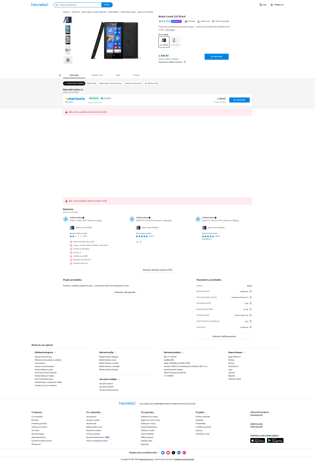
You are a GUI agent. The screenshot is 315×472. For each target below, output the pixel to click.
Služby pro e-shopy (148, 423)
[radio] (163, 42)
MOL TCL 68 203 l (170, 357)
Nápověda (145, 444)
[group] (169, 42)
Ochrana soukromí (93, 434)
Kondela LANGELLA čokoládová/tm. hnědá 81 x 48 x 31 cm (185, 366)
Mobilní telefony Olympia (108, 369)
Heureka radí (91, 423)
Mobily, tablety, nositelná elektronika (94, 12)
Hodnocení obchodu (133, 83)
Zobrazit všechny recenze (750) (158, 270)
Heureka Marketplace (149, 427)
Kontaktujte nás (256, 415)
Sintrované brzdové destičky (46, 373)
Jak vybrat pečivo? (106, 383)
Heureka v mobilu (92, 420)
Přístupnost (36, 444)
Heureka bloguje (38, 434)
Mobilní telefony (113, 12)
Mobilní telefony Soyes (108, 360)
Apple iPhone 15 (234, 357)
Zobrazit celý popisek (125, 292)
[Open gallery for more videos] (68, 60)
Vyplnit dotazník (256, 426)
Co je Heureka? (37, 416)
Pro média (35, 430)
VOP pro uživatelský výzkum (97, 441)
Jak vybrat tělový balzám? (109, 390)
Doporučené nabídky (75, 83)
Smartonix (168, 220)
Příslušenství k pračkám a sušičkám (48, 360)
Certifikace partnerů (203, 427)
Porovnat (191, 21)
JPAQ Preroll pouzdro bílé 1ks (175, 373)
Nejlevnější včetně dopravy (110, 83)
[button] (74, 75)
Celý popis (170, 29)
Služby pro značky (148, 430)
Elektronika (76, 12)
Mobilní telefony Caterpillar (109, 366)
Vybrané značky (106, 352)
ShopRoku (200, 420)
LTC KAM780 (168, 376)
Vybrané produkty (172, 352)
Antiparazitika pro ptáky (44, 369)
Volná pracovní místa (39, 427)
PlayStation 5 (233, 366)
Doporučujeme (235, 352)
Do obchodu (239, 99)
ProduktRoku (201, 423)
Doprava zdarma (220, 102)
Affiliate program (147, 437)
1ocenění (107, 98)
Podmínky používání (39, 423)
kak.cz (99, 220)
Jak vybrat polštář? (106, 387)
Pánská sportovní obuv (43, 357)
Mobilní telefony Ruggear (108, 357)
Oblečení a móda (234, 379)
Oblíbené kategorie (44, 352)
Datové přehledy (147, 434)
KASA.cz (236, 220)
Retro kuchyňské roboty (44, 379)
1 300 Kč (221, 98)
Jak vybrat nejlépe (108, 379)
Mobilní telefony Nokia (128, 12)
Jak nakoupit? (91, 416)
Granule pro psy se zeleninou (46, 385)
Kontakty (35, 420)
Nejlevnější (91, 83)
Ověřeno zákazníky (203, 416)
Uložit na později (222, 21)
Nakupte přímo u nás (94, 427)
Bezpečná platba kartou (95, 437)
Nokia (249, 286)
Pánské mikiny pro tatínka (44, 376)
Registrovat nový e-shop (150, 420)
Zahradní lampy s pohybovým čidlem (48, 382)
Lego (230, 369)
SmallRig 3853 (169, 360)
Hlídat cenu (205, 21)
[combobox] (78, 4)
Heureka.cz (66, 12)
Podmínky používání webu (184, 459)
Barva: (163, 35)
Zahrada (231, 373)
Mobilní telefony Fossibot (109, 363)
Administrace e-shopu (149, 416)
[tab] (74, 75)
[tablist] (142, 75)
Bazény (231, 363)
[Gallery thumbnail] (67, 19)
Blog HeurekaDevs (39, 437)
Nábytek (231, 376)
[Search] (60, 75)
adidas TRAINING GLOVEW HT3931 (177, 363)
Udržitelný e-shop (202, 434)
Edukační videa (146, 441)
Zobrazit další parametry (224, 336)
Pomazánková (40, 363)
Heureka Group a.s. (146, 459)
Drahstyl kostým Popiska (173, 369)
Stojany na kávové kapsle (44, 366)
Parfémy (231, 360)
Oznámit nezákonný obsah (42, 441)
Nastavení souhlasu (93, 430)
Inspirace (199, 430)
